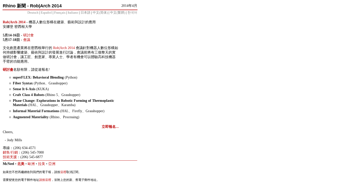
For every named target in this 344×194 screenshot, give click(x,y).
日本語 (85, 12)
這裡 (63, 172)
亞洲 (51, 164)
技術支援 (10, 157)
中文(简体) (100, 12)
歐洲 (31, 164)
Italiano (73, 12)
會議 (26, 40)
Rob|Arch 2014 (14, 22)
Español (46, 12)
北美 (20, 164)
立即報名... (110, 127)
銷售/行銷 (10, 152)
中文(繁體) (117, 12)
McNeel (8, 164)
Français (59, 12)
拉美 (41, 164)
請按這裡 (45, 180)
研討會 (28, 35)
